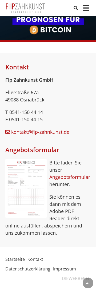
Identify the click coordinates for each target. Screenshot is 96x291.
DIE (75, 278)
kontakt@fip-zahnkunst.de (40, 132)
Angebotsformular (69, 177)
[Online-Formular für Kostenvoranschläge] (26, 188)
